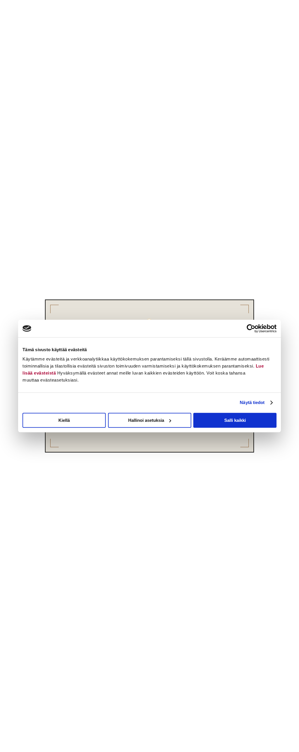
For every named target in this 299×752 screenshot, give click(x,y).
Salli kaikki (235, 420)
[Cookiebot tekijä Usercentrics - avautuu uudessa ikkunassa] (251, 328)
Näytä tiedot (252, 402)
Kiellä (64, 420)
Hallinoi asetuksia (146, 420)
